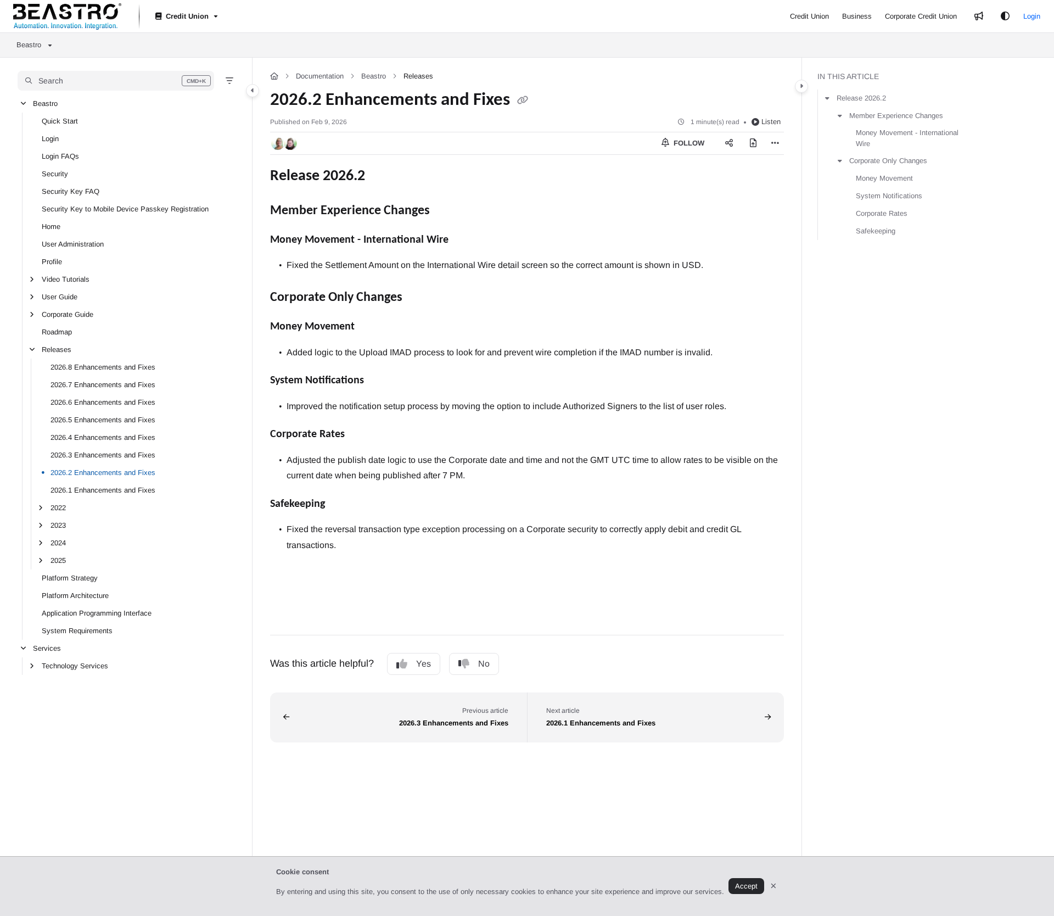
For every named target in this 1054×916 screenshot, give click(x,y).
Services (47, 648)
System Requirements (77, 631)
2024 (58, 543)
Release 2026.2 (861, 98)
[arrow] (827, 98)
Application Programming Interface (97, 613)
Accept (746, 886)
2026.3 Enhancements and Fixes (103, 455)
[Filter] (229, 80)
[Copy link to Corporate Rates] (368, 435)
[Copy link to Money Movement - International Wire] (466, 240)
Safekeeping (875, 231)
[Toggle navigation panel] (252, 90)
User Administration (73, 244)
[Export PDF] (753, 143)
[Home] (67, 16)
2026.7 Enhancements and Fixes (103, 385)
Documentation (320, 76)
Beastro (45, 103)
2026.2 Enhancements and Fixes (103, 472)
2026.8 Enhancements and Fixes (103, 367)
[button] (116, 81)
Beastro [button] (28, 45)
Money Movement (884, 178)
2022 (58, 508)
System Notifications (889, 196)
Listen (771, 122)
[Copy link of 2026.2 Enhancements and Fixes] (522, 100)
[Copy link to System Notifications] (387, 381)
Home (51, 226)
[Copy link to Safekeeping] (348, 504)
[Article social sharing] (729, 143)
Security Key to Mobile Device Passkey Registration (125, 209)
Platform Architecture (75, 595)
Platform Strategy (70, 578)
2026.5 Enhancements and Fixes (103, 420)
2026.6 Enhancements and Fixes (103, 402)
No (484, 663)
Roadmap (57, 332)
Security (55, 174)
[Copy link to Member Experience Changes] (447, 211)
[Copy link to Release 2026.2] (382, 176)
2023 (58, 525)
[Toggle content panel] (801, 86)
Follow (687, 143)
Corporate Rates (881, 213)
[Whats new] (979, 16)
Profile (52, 262)
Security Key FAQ (70, 191)
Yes (423, 663)
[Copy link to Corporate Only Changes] (420, 297)
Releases (56, 349)
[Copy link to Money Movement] (372, 327)
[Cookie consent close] (773, 886)
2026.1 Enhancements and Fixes (103, 490)
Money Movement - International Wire (907, 138)
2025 (58, 560)
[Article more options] (775, 143)
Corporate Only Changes (888, 161)
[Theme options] (1005, 16)
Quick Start (60, 121)
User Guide (59, 297)
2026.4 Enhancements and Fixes (103, 437)
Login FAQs (60, 156)
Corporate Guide (67, 314)
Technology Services (75, 666)
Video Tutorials (65, 279)
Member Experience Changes (896, 115)
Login (1031, 16)
